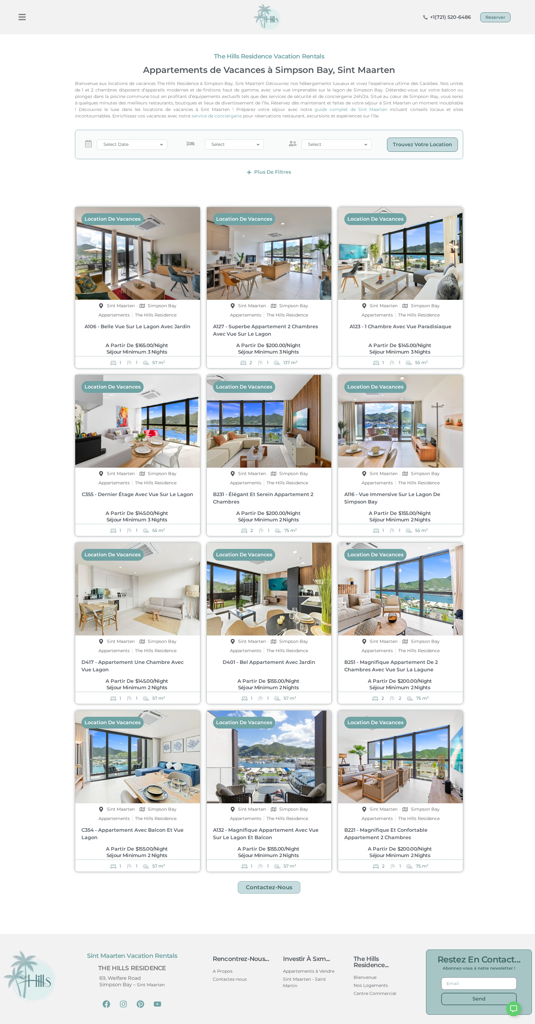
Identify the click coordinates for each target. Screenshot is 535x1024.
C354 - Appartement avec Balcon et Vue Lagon (132, 833)
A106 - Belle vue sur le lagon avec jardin (137, 326)
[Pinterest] (140, 1004)
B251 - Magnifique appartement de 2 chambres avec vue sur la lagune (391, 666)
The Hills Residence (132, 968)
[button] (22, 17)
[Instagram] (123, 1004)
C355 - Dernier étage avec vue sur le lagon (137, 494)
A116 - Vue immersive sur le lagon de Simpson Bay (392, 498)
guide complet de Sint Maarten (351, 109)
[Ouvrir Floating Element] (513, 1008)
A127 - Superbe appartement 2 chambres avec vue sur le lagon (265, 330)
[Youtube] (157, 1004)
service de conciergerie (217, 116)
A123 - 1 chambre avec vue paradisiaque (400, 326)
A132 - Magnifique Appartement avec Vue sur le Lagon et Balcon (266, 833)
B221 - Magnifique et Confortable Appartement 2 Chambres (386, 833)
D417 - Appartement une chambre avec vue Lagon (132, 666)
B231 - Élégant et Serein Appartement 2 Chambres (263, 498)
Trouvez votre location (422, 144)
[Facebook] (106, 1004)
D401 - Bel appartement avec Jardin (269, 662)
